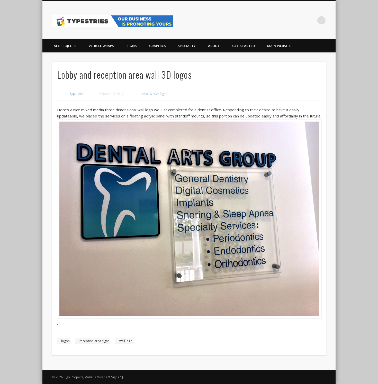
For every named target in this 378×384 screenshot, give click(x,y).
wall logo (125, 341)
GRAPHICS (157, 45)
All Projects (65, 45)
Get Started (243, 45)
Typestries (77, 94)
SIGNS (132, 45)
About (214, 45)
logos (65, 341)
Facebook (300, 20)
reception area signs (94, 341)
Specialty (187, 45)
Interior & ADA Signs (153, 94)
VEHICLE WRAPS (101, 45)
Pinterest (311, 20)
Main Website (279, 45)
